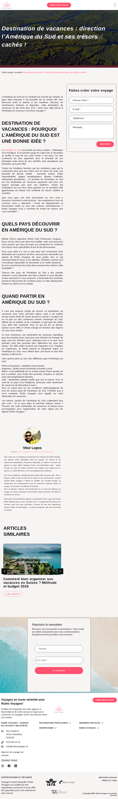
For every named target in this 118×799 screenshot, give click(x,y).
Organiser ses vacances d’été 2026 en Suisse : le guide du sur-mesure (29, 585)
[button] (60, 574)
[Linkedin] (16, 768)
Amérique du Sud (12, 150)
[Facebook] (10, 768)
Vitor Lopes (32, 450)
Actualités (19, 72)
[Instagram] (3, 768)
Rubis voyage (7, 72)
